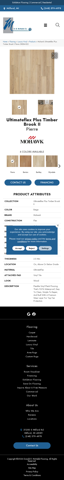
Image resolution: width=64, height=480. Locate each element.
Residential (47, 2)
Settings (45, 248)
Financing (47, 182)
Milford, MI (12, 8)
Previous (4, 105)
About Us (32, 405)
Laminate (32, 340)
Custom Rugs (32, 356)
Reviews (32, 414)
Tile (32, 348)
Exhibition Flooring (20, 2)
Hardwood (32, 336)
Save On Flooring (32, 383)
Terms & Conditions (32, 475)
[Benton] (25, 161)
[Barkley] (38, 161)
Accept (18, 248)
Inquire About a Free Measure (32, 387)
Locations (32, 418)
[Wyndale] (51, 161)
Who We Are (32, 410)
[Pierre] (12, 161)
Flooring (13, 41)
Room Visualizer (32, 371)
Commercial (35, 2)
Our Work (32, 395)
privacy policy (31, 238)
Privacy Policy (32, 471)
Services (32, 366)
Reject (32, 248)
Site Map (32, 467)
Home (5, 41)
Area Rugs (32, 352)
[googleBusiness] (28, 314)
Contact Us (18, 182)
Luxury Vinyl (22, 41)
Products (32, 41)
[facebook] (34, 314)
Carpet (32, 332)
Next (59, 105)
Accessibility (32, 464)
